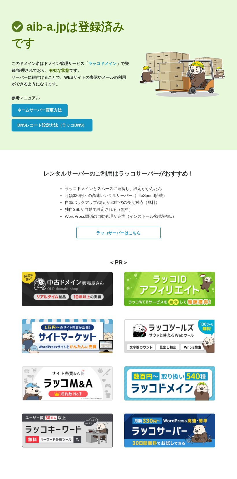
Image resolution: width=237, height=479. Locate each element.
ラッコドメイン (102, 63)
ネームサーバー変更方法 (39, 110)
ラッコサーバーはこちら (118, 233)
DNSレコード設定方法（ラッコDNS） (52, 125)
